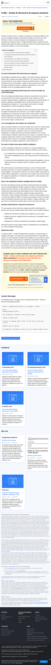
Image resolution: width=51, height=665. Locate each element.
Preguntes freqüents (28, 603)
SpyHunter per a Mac (39, 616)
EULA (22, 24)
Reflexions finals (8, 67)
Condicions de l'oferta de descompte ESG (35, 640)
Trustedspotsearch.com (36, 367)
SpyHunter (3, 615)
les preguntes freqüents (9, 537)
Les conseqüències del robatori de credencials (16, 58)
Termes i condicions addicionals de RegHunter (27, 647)
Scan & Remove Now (24, 28)
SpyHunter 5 (38, 615)
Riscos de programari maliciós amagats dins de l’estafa (18, 63)
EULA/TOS (33, 602)
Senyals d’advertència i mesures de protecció (16, 65)
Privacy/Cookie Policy (30, 24)
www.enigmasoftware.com (13, 568)
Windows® (36, 284)
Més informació (19, 662)
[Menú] (48, 2)
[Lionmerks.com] (13, 358)
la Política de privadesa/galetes (17, 549)
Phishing (18, 7)
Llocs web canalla (7, 370)
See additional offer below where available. (12, 24)
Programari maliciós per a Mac (10, 494)
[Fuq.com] (13, 481)
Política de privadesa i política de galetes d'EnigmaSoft (35, 633)
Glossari (20, 622)
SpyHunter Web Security (6, 616)
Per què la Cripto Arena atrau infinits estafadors (16, 61)
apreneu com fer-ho (17, 604)
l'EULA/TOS (13, 593)
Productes (4, 612)
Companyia (4, 626)
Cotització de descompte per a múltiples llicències (36, 279)
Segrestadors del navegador (10, 372)
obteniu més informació (5, 551)
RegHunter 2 (4, 618)
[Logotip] (5, 2)
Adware (15, 370)
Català (45, 2)
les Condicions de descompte (7, 603)
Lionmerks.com (8, 367)
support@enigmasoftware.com (7, 577)
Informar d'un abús (5, 634)
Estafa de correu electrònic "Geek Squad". (37, 452)
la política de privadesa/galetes (22, 593)
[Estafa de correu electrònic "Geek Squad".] (38, 442)
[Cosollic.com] (13, 398)
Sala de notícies (4, 629)
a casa (2, 646)
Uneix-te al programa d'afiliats (7, 630)
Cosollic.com (7, 406)
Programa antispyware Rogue (10, 492)
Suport (37, 612)
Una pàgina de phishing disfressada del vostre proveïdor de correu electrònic (20, 55)
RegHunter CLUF (30, 630)
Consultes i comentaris (6, 632)
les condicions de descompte (34, 593)
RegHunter (37, 620)
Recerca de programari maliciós (24, 613)
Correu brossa (14, 16)
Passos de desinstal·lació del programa (13, 646)
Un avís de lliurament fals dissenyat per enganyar (17, 52)
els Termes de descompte (29, 549)
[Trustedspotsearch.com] (38, 358)
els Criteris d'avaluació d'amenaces (39, 603)
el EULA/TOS (8, 549)
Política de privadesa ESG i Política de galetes (36, 636)
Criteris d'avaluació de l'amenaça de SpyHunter (33, 646)
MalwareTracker (21, 618)
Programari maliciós (9, 437)
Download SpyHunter (17, 278)
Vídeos (19, 620)
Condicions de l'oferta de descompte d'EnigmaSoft (37, 638)
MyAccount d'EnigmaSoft (34, 577)
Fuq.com (5, 490)
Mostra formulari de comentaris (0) (11, 338)
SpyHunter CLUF (30, 629)
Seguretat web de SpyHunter (41, 618)
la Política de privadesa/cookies (42, 602)
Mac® (41, 284)
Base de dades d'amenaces (7, 7)
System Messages (7, 69)
